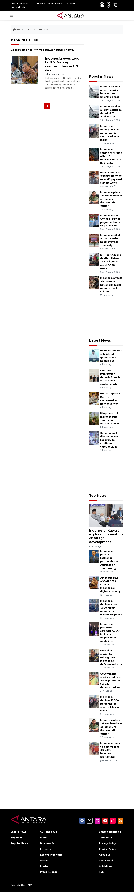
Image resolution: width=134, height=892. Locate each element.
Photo (44, 866)
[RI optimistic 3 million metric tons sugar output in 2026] (94, 418)
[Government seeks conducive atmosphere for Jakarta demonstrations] (94, 678)
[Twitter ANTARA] (108, 3)
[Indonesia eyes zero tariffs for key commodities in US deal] (24, 70)
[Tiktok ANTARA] (109, 5)
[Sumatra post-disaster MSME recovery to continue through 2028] (94, 437)
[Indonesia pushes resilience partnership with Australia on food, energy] (94, 555)
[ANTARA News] (70, 15)
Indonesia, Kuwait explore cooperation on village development (106, 536)
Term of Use (106, 837)
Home (20, 29)
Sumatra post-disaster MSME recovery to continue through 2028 (109, 440)
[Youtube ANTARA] (102, 5)
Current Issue (48, 831)
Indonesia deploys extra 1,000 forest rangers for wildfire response (111, 607)
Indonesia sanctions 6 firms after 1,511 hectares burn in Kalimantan (111, 156)
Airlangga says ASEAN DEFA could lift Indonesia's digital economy (110, 584)
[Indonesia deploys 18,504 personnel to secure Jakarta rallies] (94, 130)
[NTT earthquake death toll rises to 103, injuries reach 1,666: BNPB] (94, 259)
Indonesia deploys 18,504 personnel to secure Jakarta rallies (109, 133)
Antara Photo (18, 7)
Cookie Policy (107, 849)
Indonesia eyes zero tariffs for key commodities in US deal (62, 64)
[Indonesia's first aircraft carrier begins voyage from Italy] (94, 239)
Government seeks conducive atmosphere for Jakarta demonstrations (110, 680)
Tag (30, 29)
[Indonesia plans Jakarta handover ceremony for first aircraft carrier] (94, 196)
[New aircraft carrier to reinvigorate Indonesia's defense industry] (94, 655)
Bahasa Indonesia (21, 3)
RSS (101, 872)
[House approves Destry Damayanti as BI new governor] (94, 398)
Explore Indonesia (51, 854)
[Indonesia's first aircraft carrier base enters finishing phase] (94, 91)
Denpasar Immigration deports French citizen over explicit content (110, 377)
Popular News (55, 3)
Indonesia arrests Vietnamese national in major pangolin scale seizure (111, 285)
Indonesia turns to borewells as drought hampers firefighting (110, 750)
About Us (104, 854)
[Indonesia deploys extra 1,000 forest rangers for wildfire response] (94, 605)
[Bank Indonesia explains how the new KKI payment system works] (94, 177)
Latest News (39, 3)
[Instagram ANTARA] (115, 3)
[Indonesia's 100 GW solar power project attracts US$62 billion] (94, 220)
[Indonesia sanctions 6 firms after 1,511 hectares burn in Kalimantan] (94, 154)
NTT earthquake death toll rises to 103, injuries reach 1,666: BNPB (110, 261)
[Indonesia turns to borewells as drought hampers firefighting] (94, 747)
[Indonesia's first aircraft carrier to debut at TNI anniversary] (94, 111)
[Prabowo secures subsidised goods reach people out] (94, 355)
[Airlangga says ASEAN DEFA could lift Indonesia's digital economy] (94, 582)
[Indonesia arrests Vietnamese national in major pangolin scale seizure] (94, 282)
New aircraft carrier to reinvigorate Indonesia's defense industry (111, 657)
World (43, 837)
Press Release (49, 872)
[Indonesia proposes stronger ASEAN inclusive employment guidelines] (94, 628)
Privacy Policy (107, 843)
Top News (70, 3)
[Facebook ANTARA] (102, 3)
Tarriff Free (42, 29)
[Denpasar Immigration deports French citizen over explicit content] (94, 375)
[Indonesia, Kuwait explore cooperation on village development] (106, 515)
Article (44, 860)
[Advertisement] (106, 54)
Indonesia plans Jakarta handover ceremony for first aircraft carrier (111, 199)
